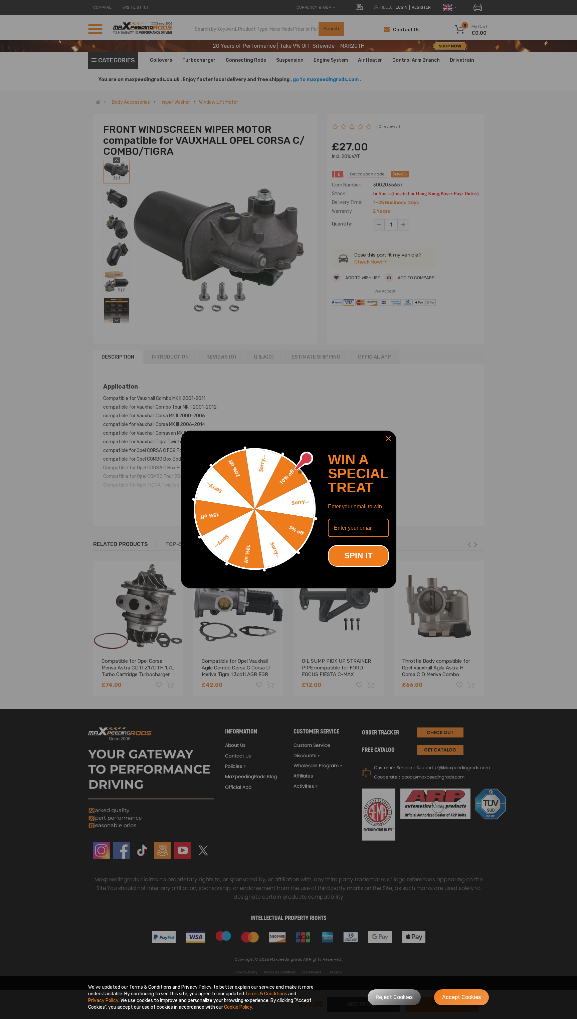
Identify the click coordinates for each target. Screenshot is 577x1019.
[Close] (388, 439)
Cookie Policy (238, 1007)
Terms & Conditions (266, 994)
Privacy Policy (103, 1000)
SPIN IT (358, 555)
